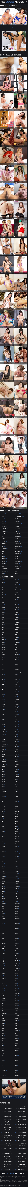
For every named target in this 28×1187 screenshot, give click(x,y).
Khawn (4, 1000)
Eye (3, 811)
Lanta (4, 1033)
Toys (17, 563)
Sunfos (17, 961)
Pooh (17, 873)
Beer (3, 677)
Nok (16, 736)
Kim (3, 1005)
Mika (16, 612)
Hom (3, 886)
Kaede (4, 973)
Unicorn (17, 1015)
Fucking (4, 561)
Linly (3, 1050)
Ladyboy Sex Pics (8, 1148)
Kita (3, 1008)
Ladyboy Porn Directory (9, 1122)
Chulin (4, 746)
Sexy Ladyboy (21, 1106)
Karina (4, 980)
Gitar (3, 856)
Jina (3, 948)
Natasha (17, 702)
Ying (16, 1053)
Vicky (17, 1020)
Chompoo (5, 744)
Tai (16, 978)
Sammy (18, 906)
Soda (17, 933)
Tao (17, 985)
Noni (16, 744)
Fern (3, 824)
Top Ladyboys (7, 1111)
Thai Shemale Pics (22, 1148)
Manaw (4, 1070)
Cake (3, 719)
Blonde (4, 538)
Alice (3, 589)
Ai (2, 587)
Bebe (3, 672)
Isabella (4, 898)
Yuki (16, 1068)
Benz (4, 689)
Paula (17, 831)
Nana (17, 677)
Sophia (17, 946)
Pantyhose (18, 523)
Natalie (17, 699)
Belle (3, 684)
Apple (3, 629)
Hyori (4, 891)
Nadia (17, 664)
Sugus (17, 958)
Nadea (17, 662)
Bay (3, 664)
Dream (4, 796)
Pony (17, 871)
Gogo (3, 863)
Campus (4, 721)
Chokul (4, 741)
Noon (17, 754)
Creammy (4, 761)
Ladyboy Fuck (21, 1145)
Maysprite (18, 589)
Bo (3, 697)
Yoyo (17, 1060)
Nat (16, 697)
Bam (3, 657)
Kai (3, 975)
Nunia (17, 769)
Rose (17, 898)
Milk (17, 614)
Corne (3, 756)
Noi (16, 734)
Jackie (4, 903)
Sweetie (17, 971)
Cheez (4, 736)
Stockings (18, 553)
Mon (16, 649)
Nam (17, 667)
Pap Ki (17, 816)
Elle (3, 801)
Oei (16, 779)
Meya (17, 604)
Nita (16, 729)
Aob (3, 627)
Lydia (3, 1063)
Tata (17, 988)
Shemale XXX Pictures (23, 1153)
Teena (17, 990)
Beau (3, 667)
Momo (17, 647)
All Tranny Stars (8, 1129)
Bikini (4, 536)
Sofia (17, 936)
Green (4, 871)
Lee (3, 1035)
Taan (17, 973)
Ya (16, 1045)
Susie (17, 966)
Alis (3, 592)
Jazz (3, 923)
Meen (17, 594)
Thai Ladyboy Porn (8, 1167)
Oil (16, 784)
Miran (17, 637)
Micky (17, 609)
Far (3, 819)
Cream (4, 759)
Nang (17, 682)
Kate (3, 988)
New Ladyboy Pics (22, 1124)
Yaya (17, 1050)
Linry (3, 1053)
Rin (16, 891)
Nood (17, 746)
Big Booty (5, 528)
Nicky (17, 721)
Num (16, 761)
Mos (17, 659)
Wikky (17, 1038)
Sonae (17, 941)
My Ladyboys (7, 1143)
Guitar (4, 873)
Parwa (17, 824)
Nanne (17, 684)
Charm (4, 734)
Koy (3, 1015)
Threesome (18, 561)
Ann (3, 617)
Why (16, 1033)
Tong (17, 1000)
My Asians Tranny (22, 1114)
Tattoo (18, 556)
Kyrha (3, 1025)
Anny (3, 624)
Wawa (17, 1030)
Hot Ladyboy (21, 1169)
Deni (3, 786)
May (17, 587)
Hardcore (5, 566)
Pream (17, 881)
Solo (17, 548)
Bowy (3, 711)
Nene (17, 714)
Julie (3, 966)
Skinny (18, 541)
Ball (3, 652)
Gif (3, 841)
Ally (3, 597)
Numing (17, 764)
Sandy (17, 911)
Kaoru (4, 978)
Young (18, 573)
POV (17, 531)
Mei (16, 599)
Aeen (3, 582)
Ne (16, 709)
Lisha (3, 1058)
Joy (3, 956)
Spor (16, 951)
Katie (3, 990)
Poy (17, 878)
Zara (16, 1073)
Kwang (4, 1020)
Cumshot (5, 548)
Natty (17, 707)
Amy (3, 612)
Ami (3, 602)
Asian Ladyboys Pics (9, 1114)
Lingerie (18, 513)
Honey (4, 888)
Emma (4, 806)
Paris (17, 821)
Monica (17, 654)
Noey (17, 731)
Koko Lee (4, 1013)
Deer (3, 784)
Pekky (17, 839)
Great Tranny (7, 1124)
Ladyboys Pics (7, 1116)
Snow (17, 931)
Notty (17, 756)
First (3, 826)
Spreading (18, 551)
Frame (4, 834)
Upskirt (17, 568)
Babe (4, 521)
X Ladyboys (6, 1132)
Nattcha (17, 704)
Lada (3, 1028)
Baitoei (4, 647)
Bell (3, 679)
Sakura (17, 903)
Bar (3, 659)
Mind (17, 624)
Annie (3, 622)
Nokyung (17, 739)
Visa (16, 1023)
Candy (4, 724)
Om (17, 791)
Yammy (17, 1048)
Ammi (3, 607)
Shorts (17, 538)
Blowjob (5, 541)
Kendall (4, 998)
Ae (3, 580)
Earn (3, 799)
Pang (17, 814)
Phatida (17, 841)
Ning (17, 726)
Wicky (17, 1035)
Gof (3, 861)
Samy (17, 908)
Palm (17, 801)
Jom (3, 951)
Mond (17, 652)
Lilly (3, 1040)
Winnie (17, 1043)
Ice (3, 893)
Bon (3, 702)
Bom (3, 699)
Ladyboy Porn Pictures (23, 1116)
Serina (17, 921)
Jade (3, 908)
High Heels (5, 568)
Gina (3, 853)
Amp (3, 609)
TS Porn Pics (7, 1169)
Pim (16, 851)
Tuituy (17, 1008)
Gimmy (4, 851)
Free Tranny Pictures (9, 1159)
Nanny (17, 687)
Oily (16, 786)
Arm (3, 637)
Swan (17, 968)
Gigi (3, 848)
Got (3, 866)
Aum (3, 642)
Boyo (3, 714)
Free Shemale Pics (22, 1108)
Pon (16, 866)
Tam (16, 980)
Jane (3, 913)
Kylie (3, 1023)
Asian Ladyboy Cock (23, 1143)
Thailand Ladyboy (22, 1164)
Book (3, 707)
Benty (4, 687)
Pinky (17, 856)
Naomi (17, 689)
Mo (16, 639)
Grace (4, 868)
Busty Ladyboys (8, 1108)
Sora (16, 948)
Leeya (4, 1038)
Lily (3, 1043)
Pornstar (18, 528)
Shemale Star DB (22, 1167)
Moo (17, 657)
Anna (4, 619)
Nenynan (17, 716)
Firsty (3, 829)
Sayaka (17, 918)
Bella (3, 682)
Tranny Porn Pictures (23, 1151)
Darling (4, 774)
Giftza (3, 846)
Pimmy (17, 853)
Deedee (4, 779)
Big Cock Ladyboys (8, 1145)
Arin (3, 632)
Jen (3, 928)
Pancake (17, 811)
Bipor (3, 694)
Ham (3, 878)
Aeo (3, 584)
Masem (17, 584)
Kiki (3, 1003)
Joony (3, 953)
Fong (3, 831)
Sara (17, 916)
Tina (16, 998)
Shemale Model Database (23, 1135)
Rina (16, 893)
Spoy (17, 953)
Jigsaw (4, 943)
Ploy (17, 858)
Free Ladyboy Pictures (10, 1185)
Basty (3, 662)
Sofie (17, 938)
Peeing (17, 526)
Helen (4, 883)
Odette (17, 776)
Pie (16, 848)
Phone (17, 843)
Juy (3, 971)
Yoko (17, 1058)
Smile (17, 928)
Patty (17, 829)
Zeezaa (17, 1075)
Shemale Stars (21, 1111)
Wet (17, 571)
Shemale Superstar (8, 1106)
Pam (16, 806)
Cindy (4, 749)
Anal (4, 513)
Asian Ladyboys (8, 1151)
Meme (17, 602)
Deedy (4, 781)
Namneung (18, 672)
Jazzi (3, 926)
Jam (3, 911)
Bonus (4, 704)
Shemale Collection (8, 1137)
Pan (17, 809)
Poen (17, 861)
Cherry (4, 739)
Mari (17, 580)
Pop (17, 876)
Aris (3, 634)
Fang (3, 816)
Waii (16, 1025)
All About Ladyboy (22, 1127)
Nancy (17, 679)
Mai (3, 1065)
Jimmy (4, 946)
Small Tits (18, 546)
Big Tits (4, 533)
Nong (17, 741)
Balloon (4, 654)
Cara (3, 726)
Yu (16, 1063)
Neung (17, 719)
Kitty (3, 1010)
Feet (3, 556)
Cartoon (4, 731)
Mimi (17, 619)
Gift (3, 843)
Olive (17, 789)
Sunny (17, 963)
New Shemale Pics (22, 1159)
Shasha (17, 923)
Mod (16, 644)
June (3, 968)
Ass (4, 518)
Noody (17, 749)
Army (4, 639)
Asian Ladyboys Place (23, 1140)
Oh (16, 781)
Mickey (17, 607)
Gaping (4, 563)
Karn (3, 983)
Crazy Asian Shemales (9, 1140)
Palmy (17, 804)
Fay (3, 821)
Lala (3, 1030)
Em (3, 804)
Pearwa (18, 836)
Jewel (3, 941)
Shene (17, 926)
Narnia (17, 694)
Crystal (4, 766)
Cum (4, 546)
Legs (3, 573)
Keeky (3, 995)
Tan (16, 983)
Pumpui (17, 886)
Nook (17, 751)
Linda (3, 1048)
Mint (17, 634)
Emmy (4, 809)
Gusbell (4, 876)
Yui (16, 1065)
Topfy (17, 1005)
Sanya (17, 913)
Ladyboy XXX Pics (8, 1153)
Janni (3, 916)
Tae (16, 975)
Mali (3, 1068)
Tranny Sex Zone (22, 1122)
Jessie (4, 936)
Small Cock (18, 543)
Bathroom (5, 526)
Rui (16, 901)
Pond (17, 868)
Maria (17, 582)
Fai (3, 814)
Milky (17, 617)
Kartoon (4, 985)
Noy (16, 759)
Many (4, 1075)
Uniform (18, 566)
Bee (3, 674)
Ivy (3, 901)
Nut (16, 771)
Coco (4, 751)
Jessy (3, 938)
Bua (3, 716)
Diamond (4, 791)
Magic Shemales (8, 1161)
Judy (3, 963)
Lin (3, 1045)
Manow (4, 1073)
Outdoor (18, 518)
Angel (3, 614)
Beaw (3, 669)
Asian (4, 516)
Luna (3, 1060)
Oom (17, 796)
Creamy (4, 764)
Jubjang (4, 961)
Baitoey (4, 649)
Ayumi (4, 644)
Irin (3, 896)
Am (3, 599)
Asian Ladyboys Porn (23, 1119)
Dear (3, 776)
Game (3, 836)
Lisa (3, 1055)
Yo (17, 1055)
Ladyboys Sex (21, 1129)
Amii (3, 604)
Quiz (17, 888)
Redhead (18, 533)
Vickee (17, 1018)
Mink (16, 629)
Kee (3, 993)
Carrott (4, 729)
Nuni (16, 766)
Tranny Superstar (8, 1119)
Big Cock (5, 531)
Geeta (3, 839)
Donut (4, 794)
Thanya (17, 993)
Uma (16, 1010)
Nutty (17, 774)
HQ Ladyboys (7, 1156)
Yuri (16, 1070)
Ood (16, 794)
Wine (17, 1040)
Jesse (3, 933)
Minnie (17, 632)
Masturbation (19, 516)
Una (16, 1013)
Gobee (4, 858)
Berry (3, 692)
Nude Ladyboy (7, 1127)
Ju (3, 958)
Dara (3, 771)
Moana (17, 642)
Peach (17, 834)
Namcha (17, 669)
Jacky (3, 906)
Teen (17, 558)
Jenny (4, 931)
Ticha (17, 995)
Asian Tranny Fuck (22, 1156)
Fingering (5, 558)
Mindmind (18, 627)
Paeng (17, 799)
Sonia (17, 943)
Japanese (5, 571)
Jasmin (4, 918)
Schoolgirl (18, 536)
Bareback (5, 523)
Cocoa (4, 754)
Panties (17, 521)
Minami (17, 622)
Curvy (4, 551)
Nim (17, 724)
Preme (17, 883)
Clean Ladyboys (8, 1135)
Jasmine (4, 921)
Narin (17, 692)
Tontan (17, 1003)
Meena (17, 597)
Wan (16, 1028)
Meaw (17, 592)
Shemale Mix (21, 1137)
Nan (16, 674)
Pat (16, 826)
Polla (17, 863)
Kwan (3, 1018)
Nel (16, 711)
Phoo (17, 846)
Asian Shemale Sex (23, 1161)
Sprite (17, 956)
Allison (4, 594)
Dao (3, 769)
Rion (16, 896)
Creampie (5, 543)
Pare (16, 819)
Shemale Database (8, 1164)
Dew (3, 789)
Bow (3, 709)
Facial (4, 553)
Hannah (4, 881)
